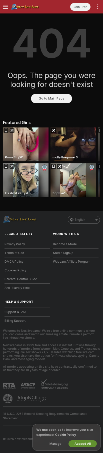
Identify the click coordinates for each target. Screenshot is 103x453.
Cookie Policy (65, 435)
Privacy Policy (14, 244)
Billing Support (15, 321)
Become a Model (65, 244)
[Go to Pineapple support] (8, 398)
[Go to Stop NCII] (32, 399)
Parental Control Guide (20, 279)
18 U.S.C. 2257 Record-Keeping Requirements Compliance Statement (45, 416)
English (80, 220)
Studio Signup (63, 253)
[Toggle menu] (5, 6)
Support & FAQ (15, 312)
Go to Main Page (51, 98)
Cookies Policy (15, 270)
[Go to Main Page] (31, 6)
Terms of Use (14, 253)
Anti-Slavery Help (17, 288)
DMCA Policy (14, 261)
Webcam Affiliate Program (71, 261)
